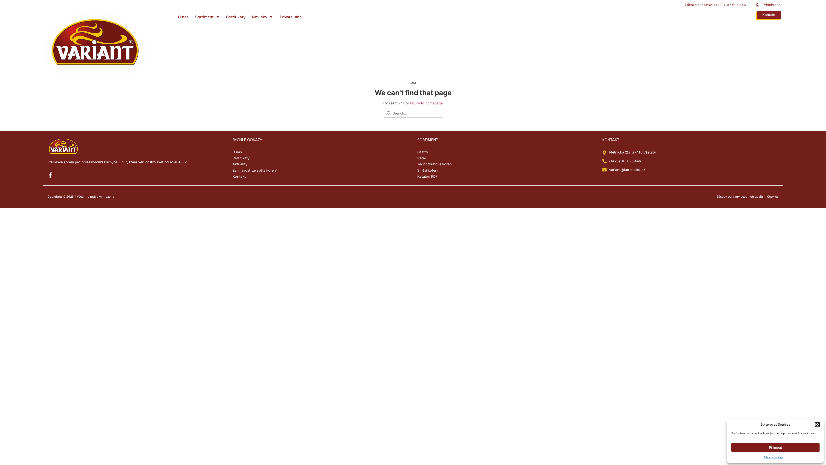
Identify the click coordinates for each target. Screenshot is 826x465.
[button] (817, 424)
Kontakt (768, 14)
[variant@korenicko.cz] (604, 170)
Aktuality (240, 164)
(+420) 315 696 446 (625, 161)
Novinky (259, 16)
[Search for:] (413, 113)
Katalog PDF (427, 176)
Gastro (422, 152)
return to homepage (426, 103)
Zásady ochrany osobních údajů (740, 196)
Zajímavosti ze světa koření (255, 170)
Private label (291, 16)
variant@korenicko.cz (627, 169)
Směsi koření (427, 170)
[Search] (388, 113)
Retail (422, 158)
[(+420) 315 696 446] (604, 161)
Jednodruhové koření (435, 164)
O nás (183, 16)
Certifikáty (235, 16)
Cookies (772, 196)
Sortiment (204, 16)
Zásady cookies (773, 457)
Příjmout (775, 447)
